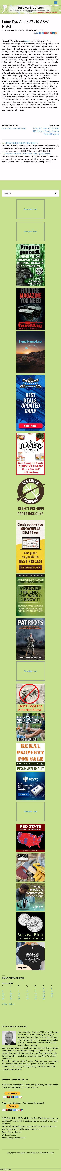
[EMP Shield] (30, 786)
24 (44, 996)
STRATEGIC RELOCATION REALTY (20, 143)
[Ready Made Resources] (30, 265)
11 (52, 991)
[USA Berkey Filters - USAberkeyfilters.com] (30, 727)
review (27, 41)
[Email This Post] (37, 33)
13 (11, 994)
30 (36, 999)
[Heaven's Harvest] (30, 454)
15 (28, 994)
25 (52, 996)
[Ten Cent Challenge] (30, 926)
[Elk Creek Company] (30, 497)
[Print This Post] (34, 33)
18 (52, 994)
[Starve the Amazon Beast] (30, 698)
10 (44, 991)
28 (19, 999)
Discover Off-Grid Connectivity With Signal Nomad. (26, 154)
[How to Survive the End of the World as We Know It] (30, 595)
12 (3, 994)
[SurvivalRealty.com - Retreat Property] (30, 757)
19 (3, 996)
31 (44, 999)
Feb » (11, 1004)
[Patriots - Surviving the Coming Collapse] (30, 639)
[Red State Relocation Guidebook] (30, 838)
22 (28, 996)
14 (19, 994)
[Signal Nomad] (30, 352)
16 (36, 994)
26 (3, 999)
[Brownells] (30, 546)
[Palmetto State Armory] (30, 403)
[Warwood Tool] (30, 867)
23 (36, 996)
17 (44, 994)
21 (19, 996)
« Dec (4, 1004)
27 (11, 999)
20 (11, 996)
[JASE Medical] (30, 897)
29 (28, 999)
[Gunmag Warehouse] (30, 309)
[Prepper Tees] (30, 956)
